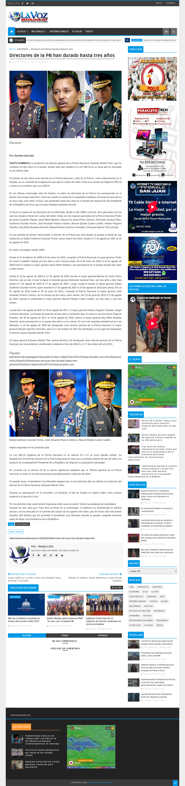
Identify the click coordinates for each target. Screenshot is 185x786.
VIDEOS (89, 31)
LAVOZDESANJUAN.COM (20, 715)
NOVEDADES (159, 611)
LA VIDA (164, 601)
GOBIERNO (151, 596)
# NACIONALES (22, 524)
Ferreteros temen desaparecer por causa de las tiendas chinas (42, 752)
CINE (131, 587)
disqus (65, 635)
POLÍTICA (147, 616)
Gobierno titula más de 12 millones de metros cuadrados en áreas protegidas (103, 621)
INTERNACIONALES (59, 31)
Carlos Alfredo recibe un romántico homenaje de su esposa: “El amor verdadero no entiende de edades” (157, 523)
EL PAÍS (155, 592)
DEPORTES (157, 587)
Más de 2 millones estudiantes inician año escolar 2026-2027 (142, 40)
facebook (103, 635)
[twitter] (27, 3)
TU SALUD (77, 31)
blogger (27, 635)
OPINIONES (134, 616)
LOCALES (21, 31)
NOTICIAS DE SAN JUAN (139, 611)
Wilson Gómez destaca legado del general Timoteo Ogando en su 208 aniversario (159, 437)
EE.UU (145, 592)
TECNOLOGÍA (135, 625)
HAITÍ (162, 596)
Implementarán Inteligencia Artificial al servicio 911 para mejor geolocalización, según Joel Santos (158, 682)
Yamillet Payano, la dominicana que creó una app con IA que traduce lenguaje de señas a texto (157, 668)
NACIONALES (38, 31)
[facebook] (22, 3)
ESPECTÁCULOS (136, 596)
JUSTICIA (154, 601)
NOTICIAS (148, 606)
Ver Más (118, 587)
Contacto (170, 3)
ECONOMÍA (134, 592)
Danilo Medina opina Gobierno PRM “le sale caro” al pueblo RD (65, 620)
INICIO (159, 3)
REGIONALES (162, 620)
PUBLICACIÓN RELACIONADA (23, 587)
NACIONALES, (42, 62)
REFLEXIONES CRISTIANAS (141, 620)
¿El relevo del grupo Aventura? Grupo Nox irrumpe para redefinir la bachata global (158, 538)
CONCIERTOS (143, 587)
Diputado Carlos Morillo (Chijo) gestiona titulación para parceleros (42, 764)
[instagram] (32, 3)
